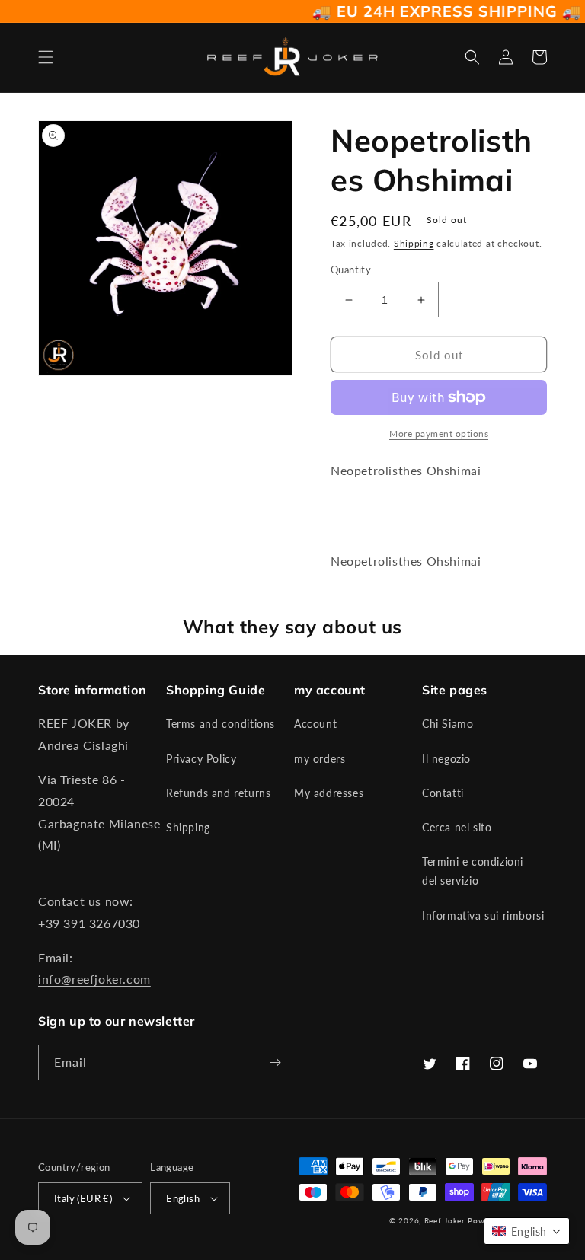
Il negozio (446, 758)
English (183, 1198)
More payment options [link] (438, 433)
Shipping (414, 243)
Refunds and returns (218, 792)
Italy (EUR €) (83, 1198)
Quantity (351, 269)
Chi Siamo (447, 723)
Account (315, 723)
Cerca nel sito (456, 827)
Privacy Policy (201, 758)
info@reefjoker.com (94, 978)
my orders (319, 758)
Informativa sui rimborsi (483, 915)
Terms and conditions (220, 723)
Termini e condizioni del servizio (472, 871)
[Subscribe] (275, 1062)
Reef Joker (444, 1220)
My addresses (328, 792)
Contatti (443, 792)
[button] (45, 57)
